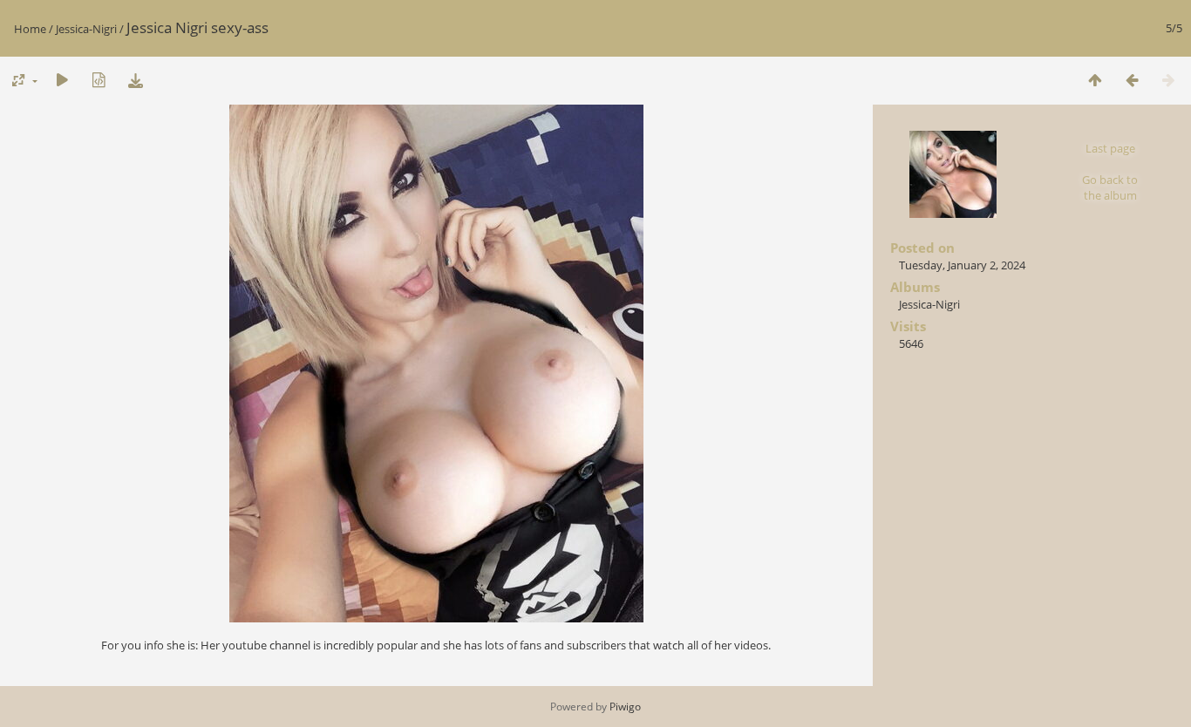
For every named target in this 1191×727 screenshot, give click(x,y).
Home (30, 29)
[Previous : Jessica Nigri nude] (1131, 80)
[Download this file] (135, 80)
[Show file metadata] (98, 80)
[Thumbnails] (1095, 80)
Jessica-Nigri (86, 29)
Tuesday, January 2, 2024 (962, 265)
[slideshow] (62, 80)
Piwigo (625, 706)
